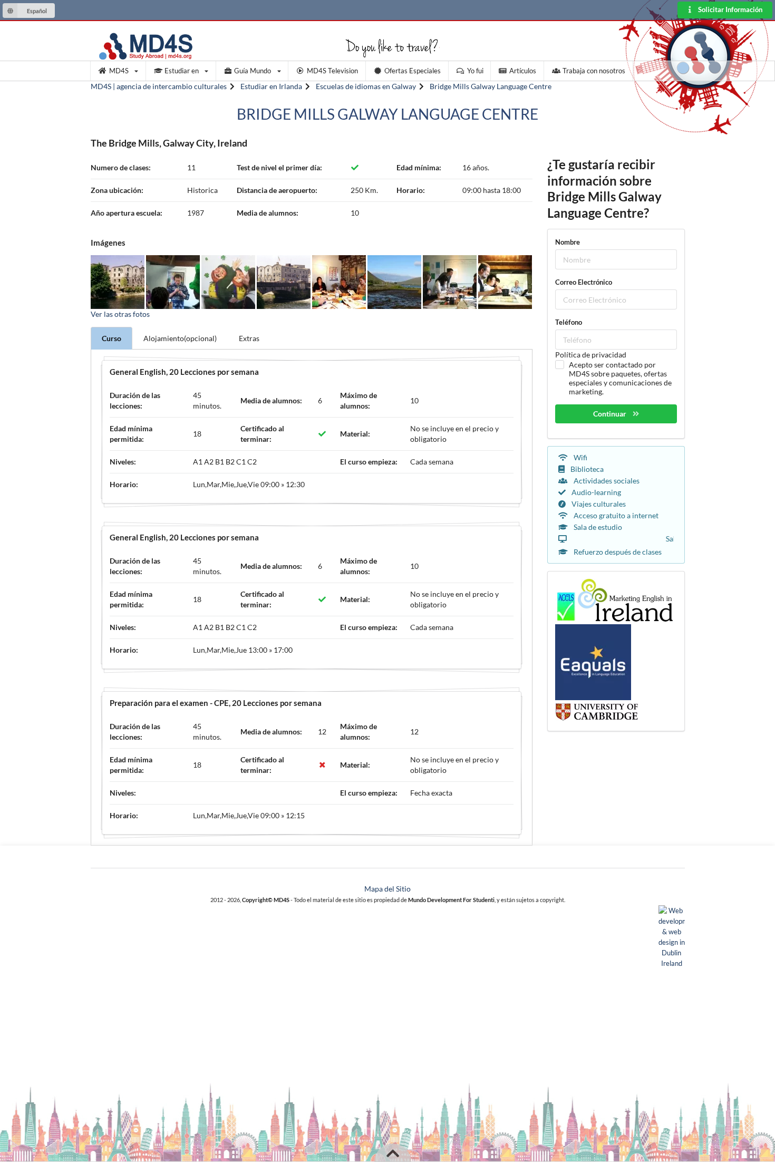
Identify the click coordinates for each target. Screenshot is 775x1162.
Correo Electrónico (583, 282)
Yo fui (475, 70)
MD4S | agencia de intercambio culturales (159, 86)
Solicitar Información (729, 10)
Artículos (522, 70)
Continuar (610, 413)
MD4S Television (332, 70)
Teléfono (568, 322)
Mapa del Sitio (387, 888)
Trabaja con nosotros (594, 70)
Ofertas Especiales (412, 70)
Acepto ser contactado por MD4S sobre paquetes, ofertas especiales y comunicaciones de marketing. (620, 378)
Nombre (567, 242)
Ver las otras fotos (120, 313)
